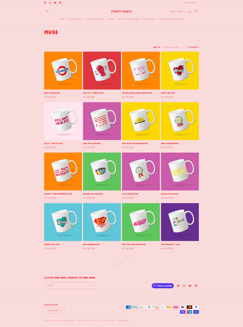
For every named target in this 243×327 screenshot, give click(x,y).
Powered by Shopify (67, 321)
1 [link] (113, 262)
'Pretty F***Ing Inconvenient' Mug (58, 194)
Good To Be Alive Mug (92, 143)
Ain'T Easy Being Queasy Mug (134, 244)
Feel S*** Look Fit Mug (53, 143)
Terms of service (108, 320)
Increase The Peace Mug (93, 194)
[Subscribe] (91, 285)
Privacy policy (95, 320)
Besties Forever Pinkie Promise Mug (137, 93)
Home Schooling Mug (169, 143)
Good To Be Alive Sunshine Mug (135, 143)
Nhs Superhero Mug (91, 244)
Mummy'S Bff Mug (51, 244)
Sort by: (157, 47)
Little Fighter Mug (130, 194)
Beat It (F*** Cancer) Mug (93, 93)
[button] (47, 11)
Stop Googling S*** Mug (170, 244)
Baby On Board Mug (52, 93)
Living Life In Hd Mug (169, 194)
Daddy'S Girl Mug (168, 93)
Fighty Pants (54, 321)
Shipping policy (123, 320)
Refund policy (82, 320)
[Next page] (129, 263)
